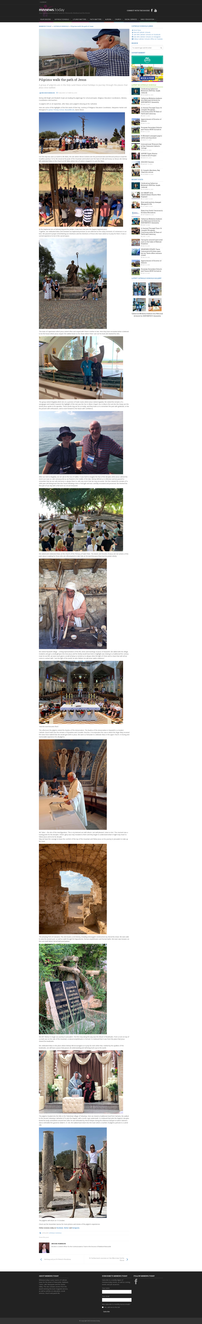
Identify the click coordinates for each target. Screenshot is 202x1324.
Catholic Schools (55, 1233)
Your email (105, 1296)
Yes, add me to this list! (112, 1307)
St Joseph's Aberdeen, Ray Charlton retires (150, 171)
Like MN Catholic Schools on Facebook (147, 35)
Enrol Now (137, 30)
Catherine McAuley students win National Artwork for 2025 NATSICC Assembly (151, 100)
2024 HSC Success (147, 162)
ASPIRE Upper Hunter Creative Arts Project (149, 155)
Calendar (43, 2)
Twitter (66, 1228)
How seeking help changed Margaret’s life (151, 203)
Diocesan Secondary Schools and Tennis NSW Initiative (151, 128)
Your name (106, 1288)
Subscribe (106, 1312)
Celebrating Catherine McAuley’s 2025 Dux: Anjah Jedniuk (150, 91)
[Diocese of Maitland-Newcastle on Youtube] (155, 10)
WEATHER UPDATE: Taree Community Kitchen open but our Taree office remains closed (151, 252)
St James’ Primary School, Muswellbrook (60, 110)
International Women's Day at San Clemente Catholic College (151, 146)
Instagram (75, 1228)
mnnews (51, 9)
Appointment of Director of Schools (151, 120)
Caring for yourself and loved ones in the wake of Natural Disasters (152, 242)
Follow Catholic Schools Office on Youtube (148, 39)
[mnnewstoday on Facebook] (151, 10)
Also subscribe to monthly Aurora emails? (116, 1304)
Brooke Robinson (59, 1244)
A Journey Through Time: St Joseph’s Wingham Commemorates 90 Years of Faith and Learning (151, 111)
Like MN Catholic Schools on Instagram (147, 37)
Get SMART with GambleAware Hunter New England (151, 195)
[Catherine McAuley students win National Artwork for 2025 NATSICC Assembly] (139, 289)
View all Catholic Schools (142, 32)
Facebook (59, 1228)
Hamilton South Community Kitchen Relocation (152, 212)
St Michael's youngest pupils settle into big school (151, 137)
